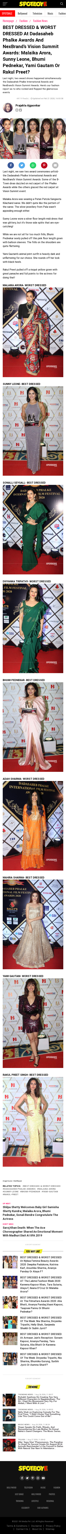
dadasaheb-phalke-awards (20, 1189)
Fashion (24, 21)
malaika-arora (47, 1189)
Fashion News (40, 21)
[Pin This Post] (44, 166)
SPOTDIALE (7, 13)
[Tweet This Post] (22, 166)
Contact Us (22, 1529)
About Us (37, 1529)
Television (37, 13)
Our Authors (42, 1507)
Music (50, 13)
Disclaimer (36, 1526)
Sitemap (50, 1529)
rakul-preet (11, 1195)
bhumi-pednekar (30, 1192)
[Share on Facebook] (11, 166)
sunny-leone (11, 1192)
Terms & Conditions (16, 1526)
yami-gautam (50, 1192)
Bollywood (22, 13)
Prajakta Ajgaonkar (28, 105)
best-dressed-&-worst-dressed (42, 1186)
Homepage (8, 21)
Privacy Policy (53, 1526)
